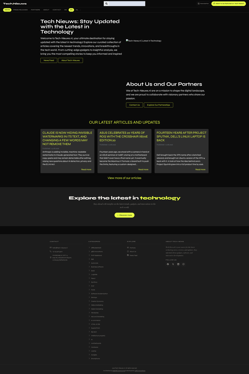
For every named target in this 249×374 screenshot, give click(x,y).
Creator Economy (97, 301)
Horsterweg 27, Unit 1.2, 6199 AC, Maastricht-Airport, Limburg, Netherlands (62, 257)
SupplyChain (95, 328)
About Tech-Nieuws (70, 60)
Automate (94, 263)
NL (77, 10)
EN (71, 10)
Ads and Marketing (97, 316)
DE (65, 10)
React (93, 278)
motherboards (96, 343)
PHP (92, 286)
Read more (86, 169)
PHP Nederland (96, 255)
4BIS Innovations (97, 251)
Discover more (125, 215)
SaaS (93, 271)
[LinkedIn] (178, 264)
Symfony (94, 282)
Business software (97, 267)
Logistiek (94, 274)
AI (91, 339)
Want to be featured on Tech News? (230, 3)
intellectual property (98, 336)
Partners (35, 10)
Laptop (93, 351)
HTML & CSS (95, 324)
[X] (173, 264)
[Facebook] (168, 264)
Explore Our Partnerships (158, 105)
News (7, 10)
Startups (94, 297)
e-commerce (95, 320)
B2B (92, 259)
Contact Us (134, 105)
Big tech (94, 332)
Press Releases (20, 10)
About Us (133, 251)
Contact (57, 10)
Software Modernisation (99, 294)
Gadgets (94, 355)
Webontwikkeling (97, 305)
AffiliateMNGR (96, 248)
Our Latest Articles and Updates (124, 122)
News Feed (49, 60)
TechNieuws (15, 3)
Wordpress (94, 313)
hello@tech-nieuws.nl (60, 248)
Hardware (94, 347)
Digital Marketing (97, 309)
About (46, 10)
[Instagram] (183, 264)
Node (93, 290)
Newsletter (204, 3)
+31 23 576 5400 (58, 251)
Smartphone (95, 358)
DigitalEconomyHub (118, 371)
